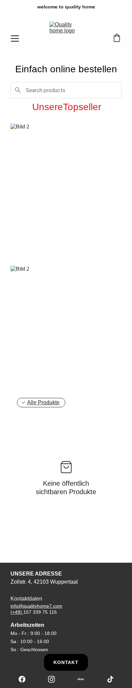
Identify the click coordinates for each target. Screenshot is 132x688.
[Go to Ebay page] (84, 679)
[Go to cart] (116, 38)
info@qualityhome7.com (36, 606)
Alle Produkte (43, 402)
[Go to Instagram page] (55, 679)
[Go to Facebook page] (25, 679)
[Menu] (15, 38)
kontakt (66, 662)
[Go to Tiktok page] (110, 679)
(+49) (16, 612)
